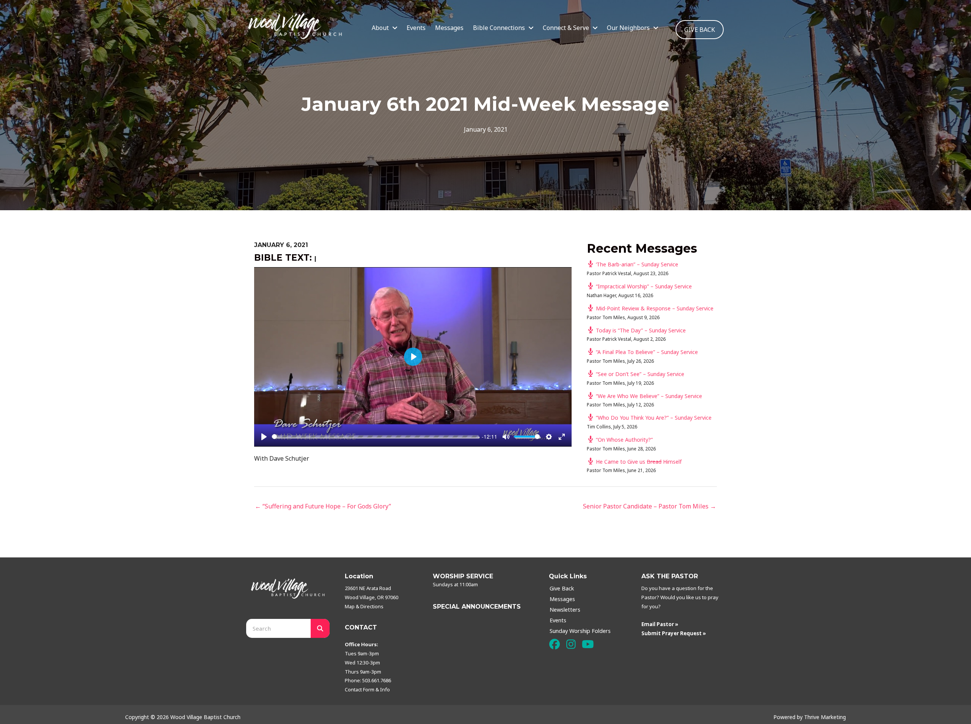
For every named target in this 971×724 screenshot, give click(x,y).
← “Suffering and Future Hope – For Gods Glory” (323, 506)
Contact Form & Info (367, 689)
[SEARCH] (320, 628)
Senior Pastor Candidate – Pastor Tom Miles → (649, 506)
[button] (554, 644)
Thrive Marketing (825, 717)
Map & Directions (364, 606)
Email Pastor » (659, 624)
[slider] (375, 436)
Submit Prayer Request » (673, 633)
